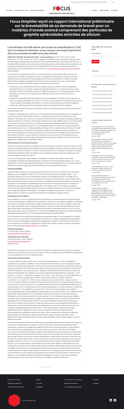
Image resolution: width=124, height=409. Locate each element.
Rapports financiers (70, 383)
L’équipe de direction (15, 383)
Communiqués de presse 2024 (102, 91)
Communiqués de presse (72, 387)
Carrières (96, 383)
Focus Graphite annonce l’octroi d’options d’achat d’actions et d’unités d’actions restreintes (102, 168)
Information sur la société (73, 380)
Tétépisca (39, 387)
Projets (38, 380)
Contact (95, 380)
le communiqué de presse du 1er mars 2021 (61, 69)
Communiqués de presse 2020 (102, 105)
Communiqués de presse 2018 (102, 113)
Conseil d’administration (16, 387)
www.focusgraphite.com (29, 226)
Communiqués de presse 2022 (102, 98)
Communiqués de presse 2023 (102, 94)
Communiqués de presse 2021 (102, 102)
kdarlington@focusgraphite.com (19, 234)
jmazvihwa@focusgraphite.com (19, 241)
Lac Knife (39, 383)
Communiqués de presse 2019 (102, 109)
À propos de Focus (14, 380)
